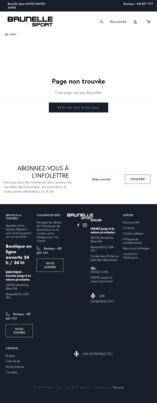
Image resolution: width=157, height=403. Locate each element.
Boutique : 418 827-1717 (138, 4)
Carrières (11, 372)
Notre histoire (15, 366)
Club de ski (13, 361)
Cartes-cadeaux (133, 233)
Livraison (129, 228)
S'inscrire (140, 179)
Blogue (10, 355)
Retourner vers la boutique (78, 107)
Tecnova (118, 387)
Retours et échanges (136, 248)
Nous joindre (118, 21)
